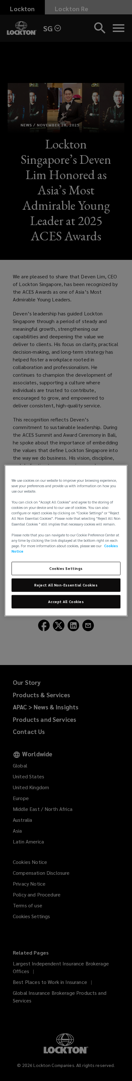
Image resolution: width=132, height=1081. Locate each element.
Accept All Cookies (66, 601)
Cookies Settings (66, 568)
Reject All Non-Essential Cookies (65, 584)
